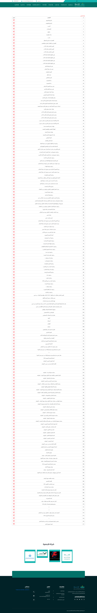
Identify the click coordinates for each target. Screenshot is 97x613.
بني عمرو (39, 1)
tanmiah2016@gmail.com (28, 1)
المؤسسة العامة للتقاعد (60, 599)
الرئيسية (69, 4)
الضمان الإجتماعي (61, 597)
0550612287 (16, 1)
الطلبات (28, 4)
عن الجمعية (63, 4)
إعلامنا (44, 4)
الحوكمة (50, 4)
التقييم (16, 4)
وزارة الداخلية (62, 591)
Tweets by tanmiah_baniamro (22, 589)
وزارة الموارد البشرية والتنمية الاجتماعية (60, 594)
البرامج (56, 4)
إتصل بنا (22, 4)
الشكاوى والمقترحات (36, 4)
